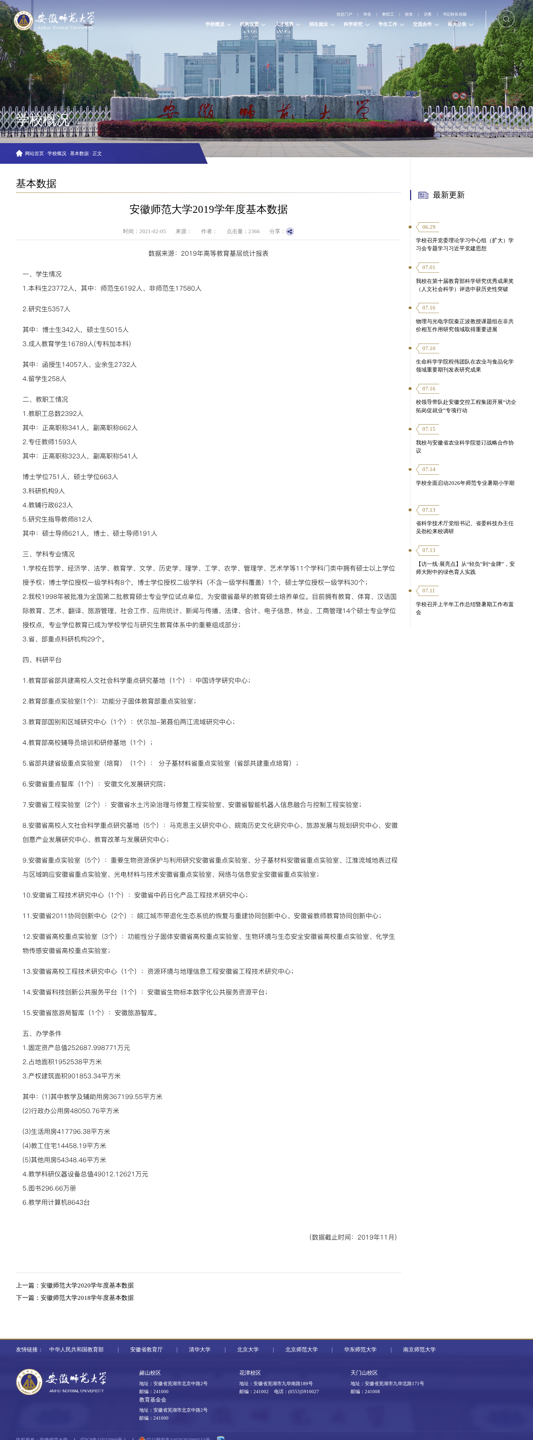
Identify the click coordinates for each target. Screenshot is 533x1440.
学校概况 (56, 153)
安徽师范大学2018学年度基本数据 (87, 1297)
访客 (412, 14)
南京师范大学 (419, 1349)
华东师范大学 (360, 1349)
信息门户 (300, 14)
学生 (331, 14)
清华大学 (200, 1349)
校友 (387, 14)
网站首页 (34, 153)
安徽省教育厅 (146, 1349)
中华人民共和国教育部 (76, 1349)
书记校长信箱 (448, 14)
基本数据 (79, 153)
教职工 (359, 14)
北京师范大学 (301, 1349)
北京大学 (248, 1349)
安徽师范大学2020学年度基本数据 (87, 1285)
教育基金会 (152, 1400)
